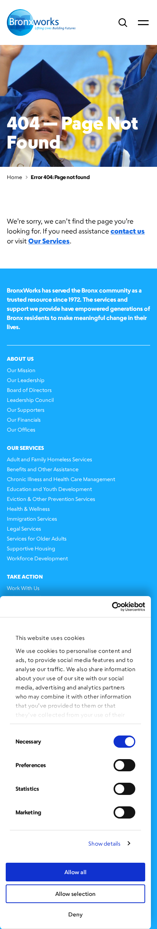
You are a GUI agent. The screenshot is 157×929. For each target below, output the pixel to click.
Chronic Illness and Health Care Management (61, 479)
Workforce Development (37, 558)
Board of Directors (29, 390)
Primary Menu (143, 22)
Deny (75, 914)
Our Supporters (26, 409)
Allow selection (75, 893)
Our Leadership (26, 380)
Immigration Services (32, 518)
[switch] (124, 765)
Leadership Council (30, 400)
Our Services (49, 241)
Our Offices (21, 429)
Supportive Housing (31, 548)
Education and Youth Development (49, 489)
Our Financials (24, 419)
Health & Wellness (28, 508)
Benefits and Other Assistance (42, 469)
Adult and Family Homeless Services (49, 459)
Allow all (75, 872)
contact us (128, 231)
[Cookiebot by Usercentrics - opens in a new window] (111, 607)
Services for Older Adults (37, 538)
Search (123, 22)
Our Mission (21, 370)
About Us (20, 358)
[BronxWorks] (41, 22)
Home (14, 177)
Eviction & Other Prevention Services (51, 499)
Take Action (25, 576)
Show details (104, 843)
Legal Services (24, 528)
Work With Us (23, 588)
